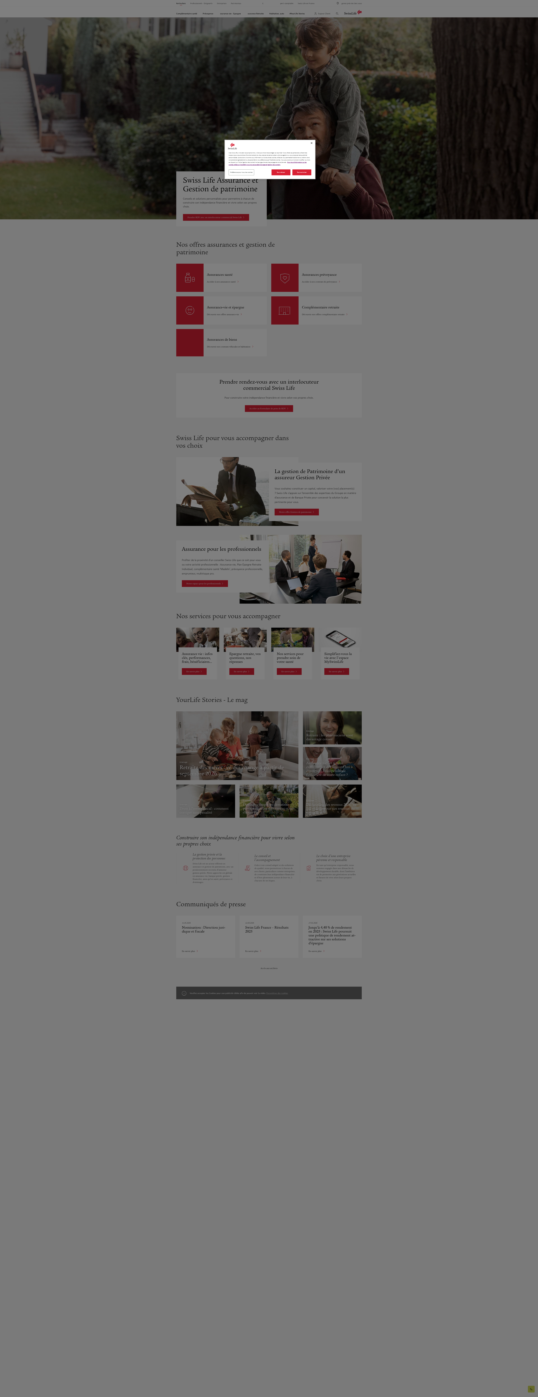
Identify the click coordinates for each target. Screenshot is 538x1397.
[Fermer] (312, 143)
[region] (270, 159)
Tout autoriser (302, 172)
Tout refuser (281, 172)
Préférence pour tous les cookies (241, 172)
